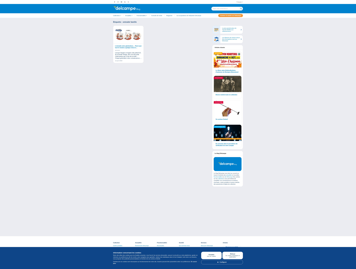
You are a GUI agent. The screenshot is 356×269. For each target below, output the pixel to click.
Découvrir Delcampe (207, 245)
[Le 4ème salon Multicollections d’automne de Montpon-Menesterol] (227, 59)
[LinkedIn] (124, 1)
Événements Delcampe (142, 245)
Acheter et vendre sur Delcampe (230, 15)
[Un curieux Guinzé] (227, 108)
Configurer (223, 262)
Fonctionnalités (220, 126)
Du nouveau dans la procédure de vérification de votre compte (226, 144)
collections (221, 178)
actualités (229, 175)
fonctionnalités (218, 177)
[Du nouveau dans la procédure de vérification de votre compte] (227, 133)
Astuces (117, 50)
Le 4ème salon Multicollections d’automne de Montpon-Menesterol (227, 71)
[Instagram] (118, 1)
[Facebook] (114, 1)
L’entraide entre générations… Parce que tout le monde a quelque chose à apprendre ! (128, 47)
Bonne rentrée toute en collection (226, 94)
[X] (128, 1)
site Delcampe (228, 177)
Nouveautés (160, 245)
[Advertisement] (227, 201)
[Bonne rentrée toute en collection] (227, 84)
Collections (218, 77)
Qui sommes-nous (184, 245)
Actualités (218, 53)
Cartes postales (117, 245)
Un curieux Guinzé (222, 119)
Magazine (169, 15)
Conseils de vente (156, 15)
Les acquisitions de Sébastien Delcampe (189, 15)
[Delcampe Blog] (131, 8)
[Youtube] (121, 1)
